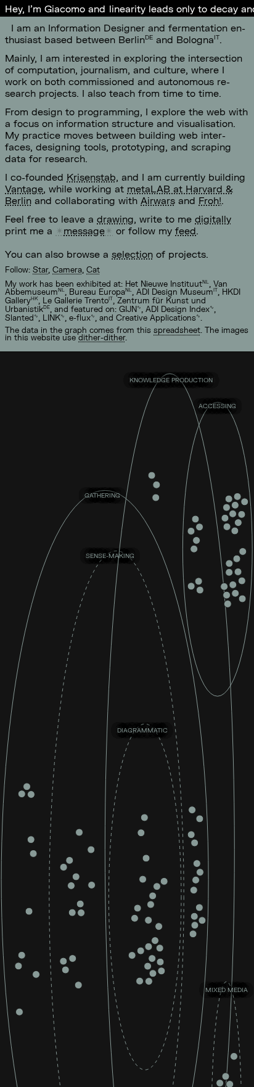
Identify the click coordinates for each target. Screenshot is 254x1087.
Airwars (158, 200)
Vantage (24, 188)
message (84, 230)
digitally (213, 218)
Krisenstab (91, 177)
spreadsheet (177, 330)
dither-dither (101, 337)
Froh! (210, 200)
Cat (93, 269)
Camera (67, 269)
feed (185, 230)
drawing (115, 218)
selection (132, 254)
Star (40, 269)
